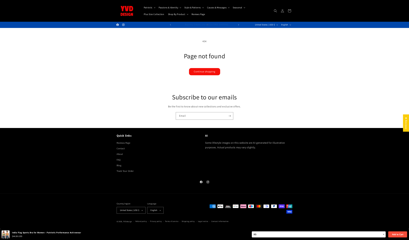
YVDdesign (127, 221)
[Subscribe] (229, 116)
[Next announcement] (238, 25)
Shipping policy (188, 221)
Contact (121, 148)
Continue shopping (204, 71)
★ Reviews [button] (406, 123)
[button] (149, 7)
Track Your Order (125, 171)
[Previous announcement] (170, 25)
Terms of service (171, 221)
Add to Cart (397, 234)
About (120, 154)
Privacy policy (156, 221)
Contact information (220, 221)
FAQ (119, 159)
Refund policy (141, 221)
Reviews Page (123, 142)
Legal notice (203, 221)
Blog (119, 165)
